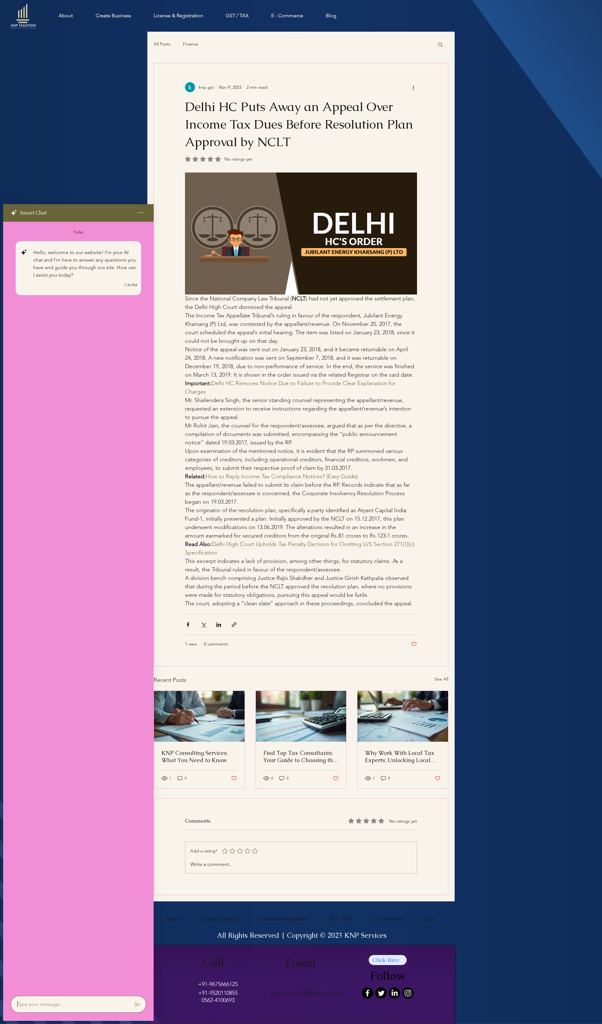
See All (441, 679)
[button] (440, 44)
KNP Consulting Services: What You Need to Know (194, 756)
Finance (190, 44)
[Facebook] (367, 993)
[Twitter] (381, 993)
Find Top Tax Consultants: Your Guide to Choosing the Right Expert (299, 756)
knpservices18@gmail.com (305, 993)
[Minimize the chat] (141, 213)
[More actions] (413, 87)
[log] (78, 607)
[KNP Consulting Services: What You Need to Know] (199, 716)
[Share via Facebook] (188, 625)
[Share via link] (234, 625)
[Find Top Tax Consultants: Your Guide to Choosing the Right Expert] (301, 716)
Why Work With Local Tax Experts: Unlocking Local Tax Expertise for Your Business (399, 756)
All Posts (162, 44)
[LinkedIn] (394, 993)
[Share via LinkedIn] (219, 625)
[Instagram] (408, 993)
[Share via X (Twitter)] (203, 625)
